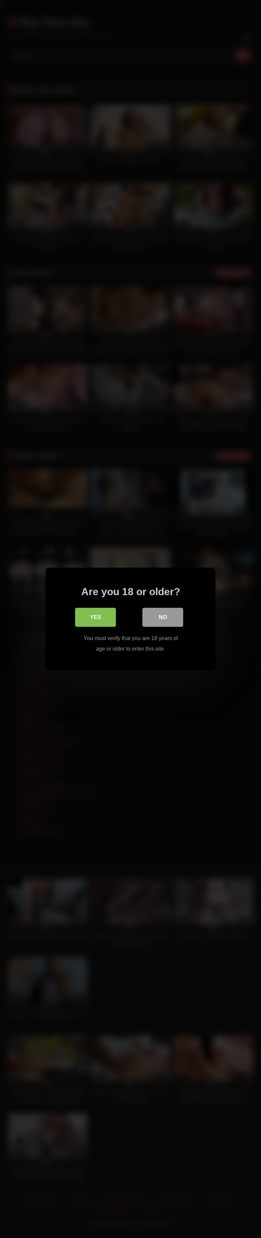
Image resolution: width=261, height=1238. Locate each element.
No (163, 617)
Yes (95, 617)
